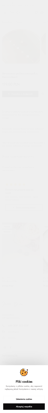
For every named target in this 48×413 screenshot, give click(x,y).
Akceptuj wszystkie (24, 406)
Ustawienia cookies (24, 399)
